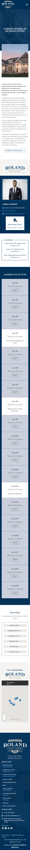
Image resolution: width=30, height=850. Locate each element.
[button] (27, 4)
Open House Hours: (15, 224)
